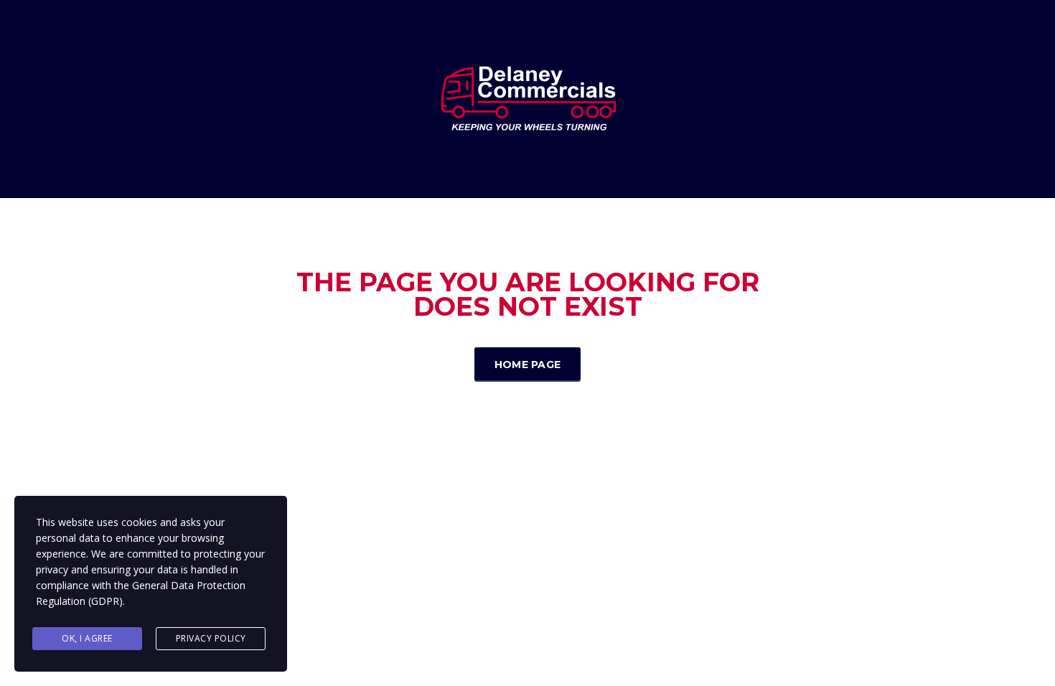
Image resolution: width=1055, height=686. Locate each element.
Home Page (527, 364)
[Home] (527, 98)
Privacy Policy (211, 638)
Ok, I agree (87, 638)
